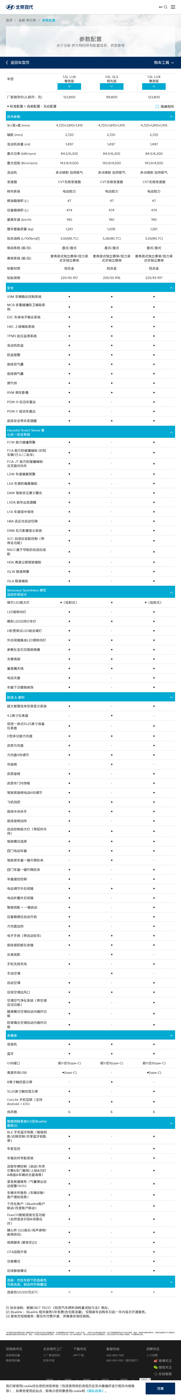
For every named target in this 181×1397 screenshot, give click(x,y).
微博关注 (165, 1360)
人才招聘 (152, 1355)
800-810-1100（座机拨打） (123, 1360)
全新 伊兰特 (27, 20)
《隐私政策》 (95, 1391)
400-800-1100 (115, 1355)
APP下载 (78, 1355)
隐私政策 (86, 1379)
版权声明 (105, 1379)
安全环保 (48, 1360)
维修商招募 (13, 1360)
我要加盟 (49, 1379)
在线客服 (165, 1374)
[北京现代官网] (19, 7)
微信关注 (165, 1367)
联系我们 (68, 1379)
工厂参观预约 (51, 1355)
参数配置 (48, 20)
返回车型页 (19, 62)
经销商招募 (13, 1355)
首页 (9, 20)
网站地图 (124, 1379)
